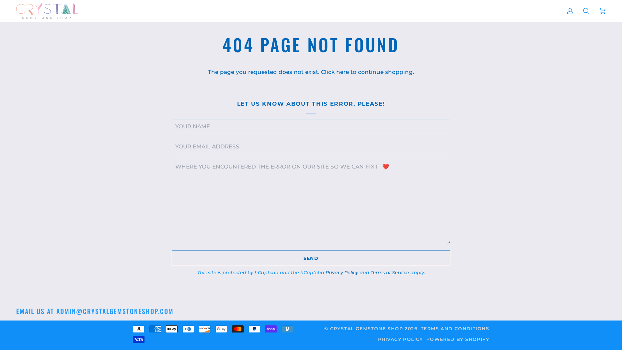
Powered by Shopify (457, 339)
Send (311, 258)
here (342, 72)
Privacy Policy (342, 272)
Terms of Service (390, 272)
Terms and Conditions (455, 329)
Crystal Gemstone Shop (366, 329)
